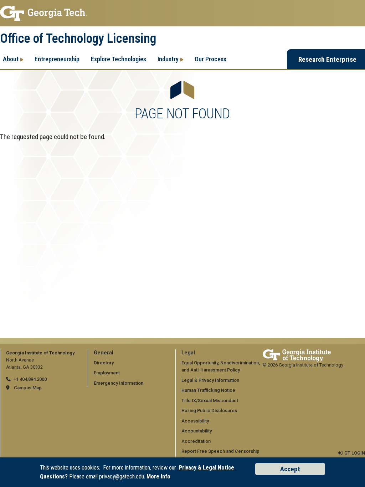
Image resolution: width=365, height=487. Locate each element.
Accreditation (196, 441)
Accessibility (195, 421)
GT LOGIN (354, 453)
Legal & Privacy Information (210, 380)
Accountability (196, 431)
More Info (158, 476)
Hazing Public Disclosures (209, 410)
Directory (104, 362)
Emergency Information (118, 383)
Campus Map (28, 387)
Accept (290, 469)
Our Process (210, 59)
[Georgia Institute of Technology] (182, 13)
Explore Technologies (118, 59)
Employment (107, 372)
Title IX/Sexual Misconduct (209, 400)
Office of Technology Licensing (78, 38)
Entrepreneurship (57, 59)
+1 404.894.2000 (30, 379)
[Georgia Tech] (297, 352)
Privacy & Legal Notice (206, 467)
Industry (168, 59)
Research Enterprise (327, 59)
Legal (188, 353)
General (103, 353)
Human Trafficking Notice (208, 390)
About (11, 59)
